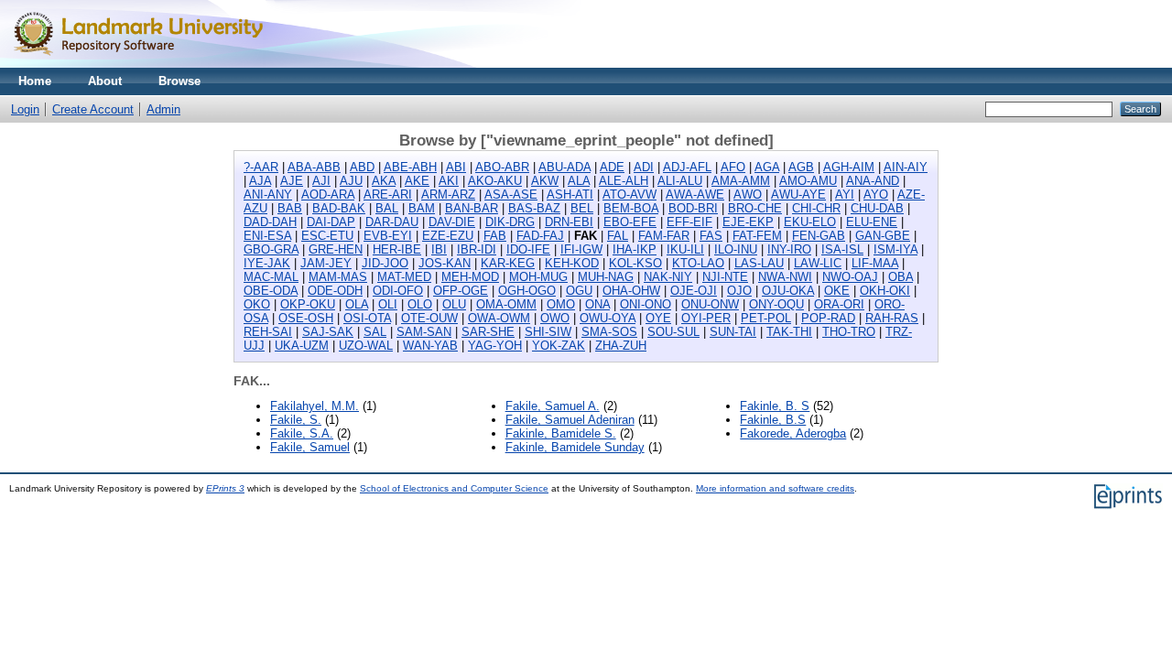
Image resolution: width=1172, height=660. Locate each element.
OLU (454, 304)
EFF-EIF (689, 222)
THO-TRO (848, 332)
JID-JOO (385, 263)
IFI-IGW (581, 249)
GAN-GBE (882, 236)
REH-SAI (268, 332)
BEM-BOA (630, 208)
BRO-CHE (755, 208)
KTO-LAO (698, 263)
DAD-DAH (270, 222)
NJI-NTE (725, 277)
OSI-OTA (367, 318)
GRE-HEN (336, 249)
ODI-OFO (398, 291)
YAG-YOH (495, 345)
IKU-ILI (685, 249)
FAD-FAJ (540, 236)
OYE (658, 318)
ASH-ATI (570, 194)
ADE (612, 167)
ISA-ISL (842, 249)
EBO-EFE (630, 222)
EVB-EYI (388, 236)
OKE (837, 291)
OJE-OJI (693, 291)
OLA (356, 304)
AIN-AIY (906, 167)
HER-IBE (397, 249)
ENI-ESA (267, 236)
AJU (351, 181)
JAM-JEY (326, 263)
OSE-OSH (305, 318)
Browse (179, 81)
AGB (801, 167)
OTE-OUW (429, 318)
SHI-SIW (548, 332)
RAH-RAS (891, 318)
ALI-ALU (679, 181)
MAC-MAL (271, 277)
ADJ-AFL (687, 167)
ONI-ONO (645, 304)
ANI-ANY (268, 194)
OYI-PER (706, 318)
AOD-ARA (327, 194)
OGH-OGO (527, 291)
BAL (386, 208)
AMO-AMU (808, 181)
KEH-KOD (572, 263)
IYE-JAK (267, 263)
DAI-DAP (331, 222)
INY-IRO (789, 249)
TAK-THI (789, 332)
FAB (494, 236)
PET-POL (766, 318)
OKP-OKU (307, 304)
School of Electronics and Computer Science (454, 488)
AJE (291, 181)
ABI (456, 167)
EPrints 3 (225, 488)
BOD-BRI (693, 208)
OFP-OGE (460, 291)
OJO (739, 291)
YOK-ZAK (558, 345)
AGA (766, 167)
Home (34, 81)
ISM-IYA (895, 249)
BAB (289, 208)
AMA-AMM (740, 181)
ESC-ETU (327, 236)
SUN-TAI (733, 332)
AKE (417, 181)
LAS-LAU (759, 263)
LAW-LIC (817, 263)
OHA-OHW (631, 291)
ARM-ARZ (448, 194)
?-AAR (261, 167)
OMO (561, 304)
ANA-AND (872, 181)
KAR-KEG (508, 263)
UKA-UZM (302, 345)
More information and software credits (775, 488)
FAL (617, 236)
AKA (384, 181)
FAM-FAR (663, 236)
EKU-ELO (810, 222)
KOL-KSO (635, 263)
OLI (387, 304)
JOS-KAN (444, 263)
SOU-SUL (673, 332)
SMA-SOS (609, 332)
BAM (421, 208)
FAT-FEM (757, 236)
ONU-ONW (710, 304)
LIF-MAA (875, 263)
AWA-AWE (695, 194)
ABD (362, 167)
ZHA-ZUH (620, 345)
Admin (163, 109)
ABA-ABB (314, 167)
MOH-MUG (538, 277)
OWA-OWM (499, 318)
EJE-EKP (748, 222)
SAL (375, 332)
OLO (419, 304)
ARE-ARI (388, 194)
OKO (257, 304)
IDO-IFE (528, 249)
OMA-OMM (506, 304)
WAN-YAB (430, 345)
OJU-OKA (788, 291)
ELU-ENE (871, 222)
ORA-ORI (839, 304)
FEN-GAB (818, 236)
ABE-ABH (410, 167)
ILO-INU (735, 249)
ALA (579, 181)
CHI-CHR (816, 208)
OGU (579, 291)
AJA (260, 181)
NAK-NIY (668, 277)
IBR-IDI (476, 249)
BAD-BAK (338, 208)
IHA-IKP (635, 249)
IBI (439, 249)
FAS (711, 236)
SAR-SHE (488, 332)
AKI (449, 181)
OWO (555, 318)
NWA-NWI (785, 277)
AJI (321, 181)
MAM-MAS (338, 277)
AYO (875, 194)
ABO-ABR (502, 167)
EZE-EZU (447, 236)
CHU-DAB (877, 208)
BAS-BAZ (534, 208)
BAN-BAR (471, 208)
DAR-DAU (391, 222)
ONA (597, 304)
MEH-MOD (470, 277)
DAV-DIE (452, 222)
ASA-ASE (510, 194)
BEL (581, 208)
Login (25, 109)
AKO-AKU (495, 181)
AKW (545, 181)
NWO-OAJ (850, 277)
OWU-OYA (607, 318)
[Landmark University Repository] (146, 63)
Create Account (93, 109)
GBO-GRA (271, 249)
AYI (844, 194)
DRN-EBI (569, 222)
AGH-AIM (848, 167)
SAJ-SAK (327, 332)
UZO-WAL (366, 345)
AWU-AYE (798, 194)
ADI (644, 167)
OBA (900, 277)
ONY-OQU (776, 304)
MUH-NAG (606, 277)
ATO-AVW (629, 194)
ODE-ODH (335, 291)
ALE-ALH (623, 181)
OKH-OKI (885, 291)
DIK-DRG (510, 222)
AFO (733, 167)
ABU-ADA (564, 167)
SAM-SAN (423, 332)
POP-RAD (828, 318)
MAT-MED (404, 277)
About (105, 81)
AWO (747, 194)
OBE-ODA (271, 291)
